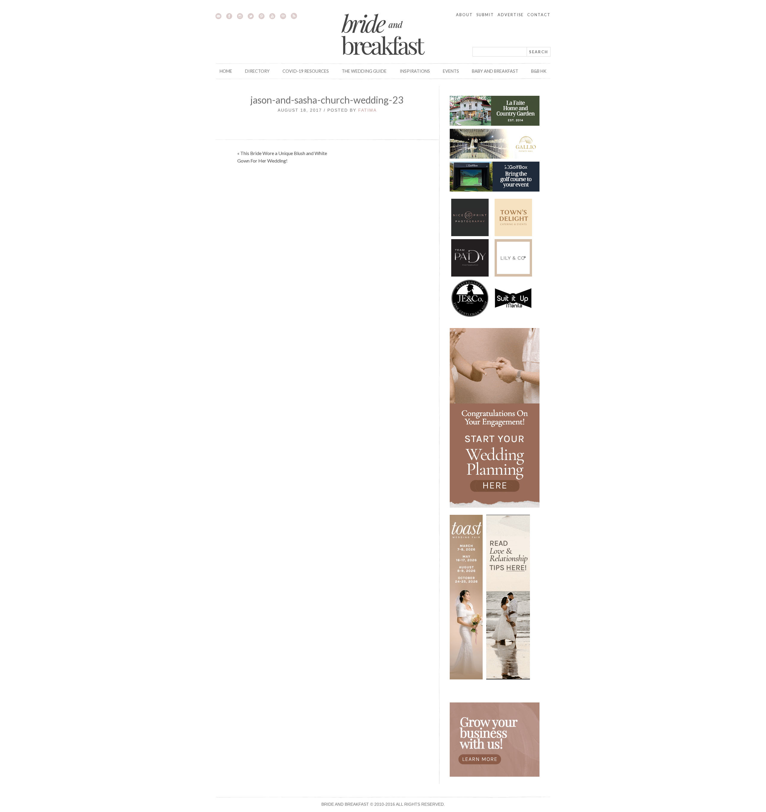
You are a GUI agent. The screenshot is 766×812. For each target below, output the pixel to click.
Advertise (511, 14)
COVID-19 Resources (305, 71)
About (464, 14)
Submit (485, 14)
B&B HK (538, 71)
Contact (539, 14)
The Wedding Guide (364, 71)
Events (451, 71)
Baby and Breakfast (495, 71)
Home (226, 71)
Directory (257, 71)
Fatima (367, 110)
